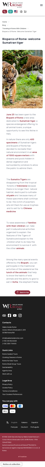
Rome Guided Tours (10, 354)
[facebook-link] (9, 315)
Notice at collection (11, 464)
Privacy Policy (7, 384)
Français (14, 427)
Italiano (24, 422)
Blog (4, 25)
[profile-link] (21, 11)
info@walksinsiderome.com (12, 338)
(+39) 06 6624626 (9, 341)
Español (35, 422)
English (14, 422)
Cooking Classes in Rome (12, 357)
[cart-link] (25, 11)
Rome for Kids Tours (10, 361)
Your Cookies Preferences (12, 394)
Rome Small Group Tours (11, 364)
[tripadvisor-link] (4, 315)
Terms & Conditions (9, 391)
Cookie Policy (7, 388)
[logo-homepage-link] (12, 5)
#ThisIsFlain (22, 457)
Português (35, 427)
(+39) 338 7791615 (9, 343)
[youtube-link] (15, 315)
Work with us (7, 374)
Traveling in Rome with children (14, 28)
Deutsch (24, 427)
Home (4, 22)
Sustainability (7, 367)
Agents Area (7, 370)
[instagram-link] (20, 315)
